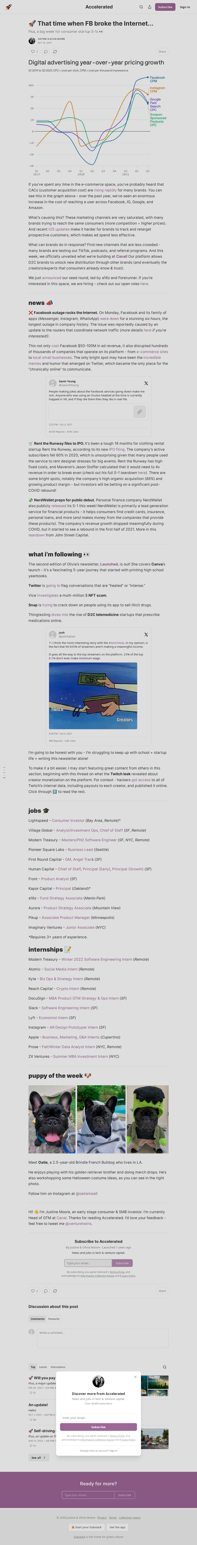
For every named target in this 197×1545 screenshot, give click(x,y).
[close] (135, 1377)
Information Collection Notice (97, 1439)
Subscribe (98, 1427)
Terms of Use (117, 1436)
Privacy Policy (127, 1439)
